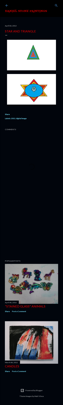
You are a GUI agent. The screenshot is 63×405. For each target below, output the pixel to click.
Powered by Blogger (34, 390)
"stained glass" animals (25, 306)
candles (12, 366)
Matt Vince (39, 396)
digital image (21, 118)
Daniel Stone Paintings (26, 11)
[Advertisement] (31, 230)
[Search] (56, 5)
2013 (13, 118)
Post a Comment (19, 311)
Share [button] (7, 114)
